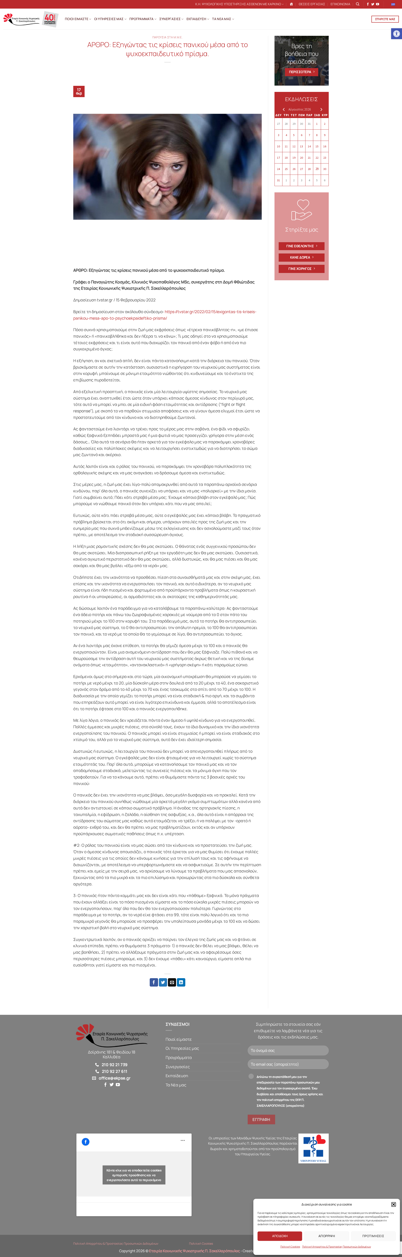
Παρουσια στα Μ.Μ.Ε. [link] (167, 37)
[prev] (282, 109)
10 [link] (278, 146)
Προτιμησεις (373, 1236)
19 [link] (293, 158)
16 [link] (324, 146)
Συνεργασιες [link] (170, 19)
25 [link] (286, 169)
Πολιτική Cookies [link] (290, 1246)
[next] (320, 109)
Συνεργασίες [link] (178, 1066)
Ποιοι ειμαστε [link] (76, 19)
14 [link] (309, 146)
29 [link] (293, 124)
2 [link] (324, 124)
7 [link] (309, 135)
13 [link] (301, 146)
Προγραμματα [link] (141, 19)
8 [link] (317, 135)
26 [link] (293, 169)
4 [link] (286, 135)
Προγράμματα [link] (179, 1057)
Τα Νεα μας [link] (221, 19)
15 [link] (317, 146)
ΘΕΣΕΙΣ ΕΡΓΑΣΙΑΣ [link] (312, 4)
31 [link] (309, 124)
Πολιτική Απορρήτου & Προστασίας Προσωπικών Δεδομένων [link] (336, 1246)
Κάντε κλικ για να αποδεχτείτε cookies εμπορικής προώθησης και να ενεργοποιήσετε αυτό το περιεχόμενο (134, 1175)
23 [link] (324, 158)
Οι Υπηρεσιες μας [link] (109, 19)
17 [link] (278, 158)
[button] (394, 1204)
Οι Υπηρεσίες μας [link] (182, 1048)
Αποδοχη (280, 1236)
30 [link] (301, 124)
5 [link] (294, 135)
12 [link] (293, 146)
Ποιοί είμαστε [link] (179, 1039)
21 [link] (309, 158)
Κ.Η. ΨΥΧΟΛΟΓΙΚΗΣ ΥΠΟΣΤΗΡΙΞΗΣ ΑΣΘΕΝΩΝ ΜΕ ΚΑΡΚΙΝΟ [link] (238, 4)
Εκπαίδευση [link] (177, 1075)
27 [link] (278, 124)
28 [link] (286, 124)
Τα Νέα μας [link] (176, 1085)
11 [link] (286, 146)
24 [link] (278, 169)
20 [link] (301, 158)
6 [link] (301, 135)
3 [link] (278, 135)
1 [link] (317, 124)
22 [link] (317, 158)
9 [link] (324, 135)
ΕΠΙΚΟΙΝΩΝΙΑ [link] (340, 4)
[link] (396, 33)
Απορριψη (326, 1236)
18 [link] (286, 158)
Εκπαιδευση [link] (196, 19)
